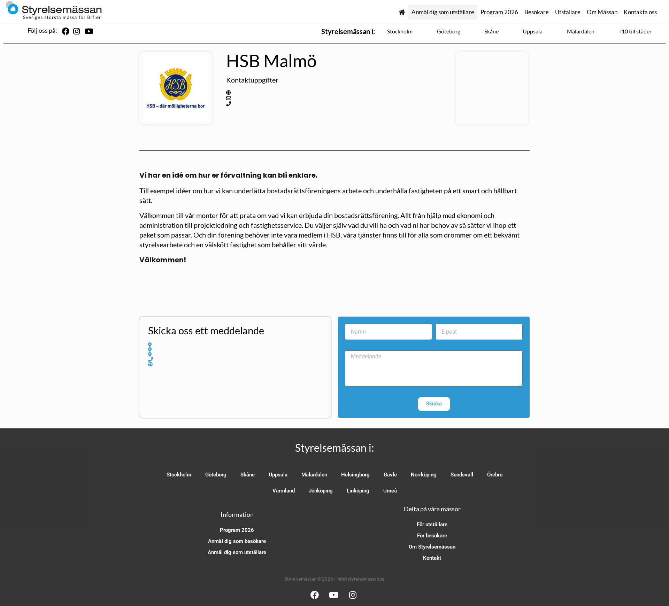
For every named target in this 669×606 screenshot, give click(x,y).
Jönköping (321, 491)
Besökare (536, 12)
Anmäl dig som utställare (443, 12)
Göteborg (448, 31)
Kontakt (432, 558)
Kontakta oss (640, 12)
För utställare (432, 524)
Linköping (358, 491)
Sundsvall (462, 475)
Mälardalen (580, 31)
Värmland (283, 491)
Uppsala (533, 31)
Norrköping (424, 475)
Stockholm (400, 31)
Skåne (491, 31)
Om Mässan (602, 12)
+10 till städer (635, 31)
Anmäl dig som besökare (237, 541)
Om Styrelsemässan (432, 547)
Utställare (567, 12)
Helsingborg (355, 475)
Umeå (390, 491)
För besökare (432, 536)
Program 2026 (499, 12)
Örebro (494, 475)
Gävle (390, 475)
